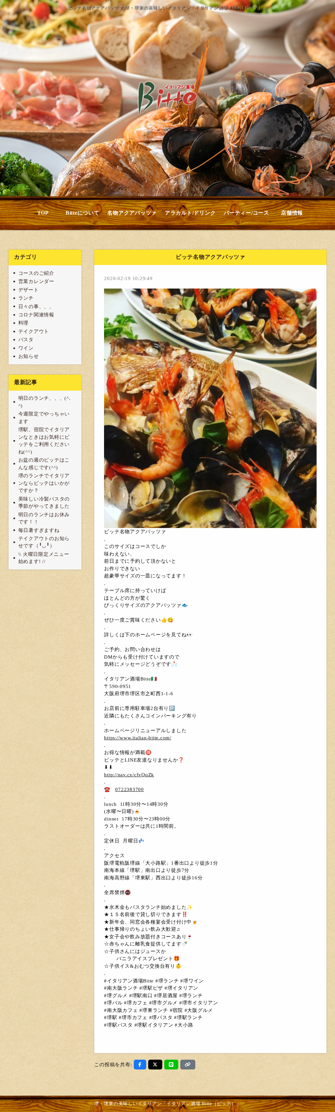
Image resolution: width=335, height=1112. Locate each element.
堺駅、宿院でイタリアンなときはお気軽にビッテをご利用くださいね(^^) (44, 440)
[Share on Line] (171, 1064)
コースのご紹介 (36, 273)
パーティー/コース (246, 213)
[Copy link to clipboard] (187, 1064)
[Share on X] (155, 1064)
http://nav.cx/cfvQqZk (129, 774)
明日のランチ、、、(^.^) (44, 402)
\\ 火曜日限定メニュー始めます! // (43, 558)
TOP (43, 213)
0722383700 (129, 789)
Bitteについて (82, 213)
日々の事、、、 (36, 306)
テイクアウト (33, 331)
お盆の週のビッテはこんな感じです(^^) (44, 463)
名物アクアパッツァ (132, 213)
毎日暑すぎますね (39, 530)
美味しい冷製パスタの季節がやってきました (44, 502)
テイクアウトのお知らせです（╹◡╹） (44, 542)
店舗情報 (292, 213)
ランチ (26, 298)
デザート (28, 289)
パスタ (26, 339)
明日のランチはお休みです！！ (44, 518)
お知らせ (28, 356)
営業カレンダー (36, 281)
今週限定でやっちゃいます (44, 417)
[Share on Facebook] (140, 1064)
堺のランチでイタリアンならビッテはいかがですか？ (44, 483)
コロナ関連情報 (36, 314)
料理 (23, 323)
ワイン (26, 348)
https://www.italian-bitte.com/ (137, 737)
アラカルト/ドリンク (190, 213)
